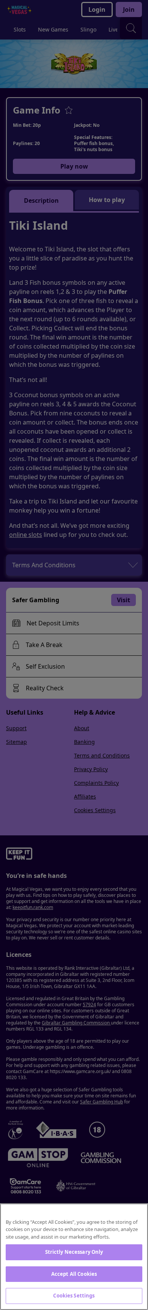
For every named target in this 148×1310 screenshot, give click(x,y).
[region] (74, 1256)
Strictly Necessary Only (74, 1251)
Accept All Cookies (74, 1274)
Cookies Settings (73, 1295)
